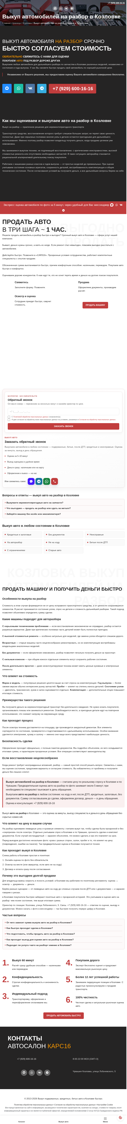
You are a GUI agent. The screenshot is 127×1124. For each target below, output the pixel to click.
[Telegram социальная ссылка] (72, 8)
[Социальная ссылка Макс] (55, 8)
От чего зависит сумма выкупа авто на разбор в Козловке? (39, 944)
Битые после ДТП (97, 556)
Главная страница (11, 23)
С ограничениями (16, 564)
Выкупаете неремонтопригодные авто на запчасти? (35, 516)
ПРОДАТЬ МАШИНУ (95, 305)
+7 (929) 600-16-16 (116, 3)
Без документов (56, 548)
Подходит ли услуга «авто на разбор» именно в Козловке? (39, 966)
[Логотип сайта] (8, 3)
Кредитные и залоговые (19, 548)
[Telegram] (38, 481)
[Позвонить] (54, 481)
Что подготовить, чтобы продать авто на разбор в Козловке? (41, 955)
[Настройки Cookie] (118, 1117)
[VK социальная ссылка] (66, 8)
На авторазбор (14, 556)
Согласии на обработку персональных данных (97, 419)
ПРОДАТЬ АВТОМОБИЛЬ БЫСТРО (62, 1037)
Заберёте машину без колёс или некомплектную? (34, 528)
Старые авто (54, 564)
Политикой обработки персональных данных (30, 417)
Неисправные (95, 548)
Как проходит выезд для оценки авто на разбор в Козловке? (40, 961)
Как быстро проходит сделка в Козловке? (30, 949)
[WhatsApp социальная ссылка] (60, 8)
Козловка (27, 23)
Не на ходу (53, 556)
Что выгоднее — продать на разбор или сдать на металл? (39, 522)
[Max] (31, 481)
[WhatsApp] (46, 481)
